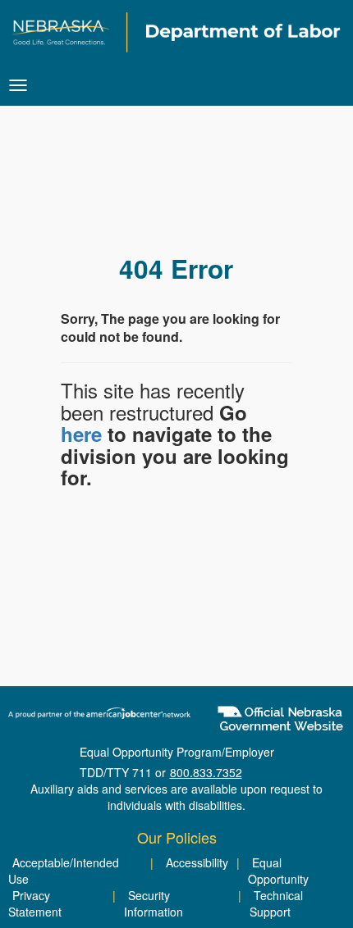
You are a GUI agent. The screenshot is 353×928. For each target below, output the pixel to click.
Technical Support (276, 903)
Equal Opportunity (278, 870)
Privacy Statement (35, 903)
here (81, 434)
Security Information (153, 903)
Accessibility (197, 862)
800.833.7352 (206, 772)
